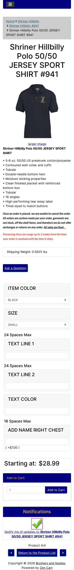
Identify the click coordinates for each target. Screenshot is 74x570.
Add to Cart (56, 490)
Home (10, 21)
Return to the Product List (37, 553)
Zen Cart (46, 568)
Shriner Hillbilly (28, 21)
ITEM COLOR (22, 288)
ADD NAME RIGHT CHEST (36, 430)
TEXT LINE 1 (21, 343)
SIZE (12, 313)
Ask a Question (15, 268)
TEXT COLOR (22, 399)
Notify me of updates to (37, 534)
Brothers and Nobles (50, 563)
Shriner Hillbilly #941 (24, 26)
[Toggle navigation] (10, 4)
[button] (67, 551)
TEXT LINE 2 (21, 374)
